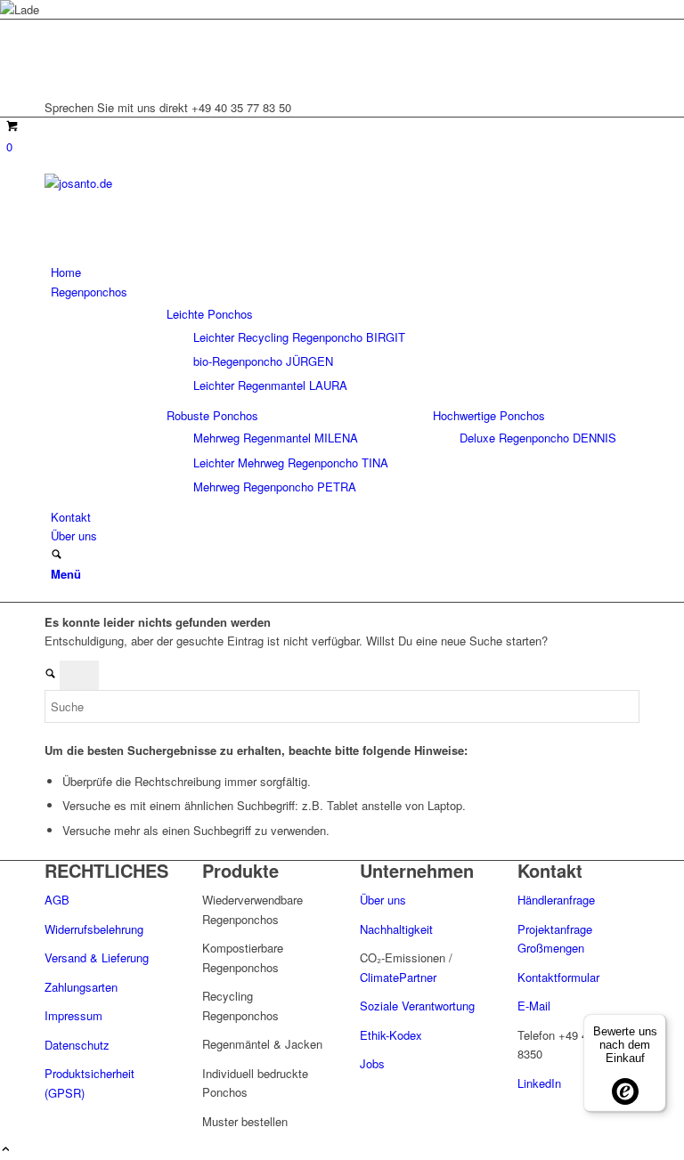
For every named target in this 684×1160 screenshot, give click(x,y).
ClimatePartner (398, 977)
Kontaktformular (558, 977)
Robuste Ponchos (212, 415)
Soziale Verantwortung (417, 1005)
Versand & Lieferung (97, 957)
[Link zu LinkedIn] (55, 28)
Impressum (73, 1015)
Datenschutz (77, 1044)
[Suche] (56, 555)
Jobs (372, 1063)
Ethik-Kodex (391, 1034)
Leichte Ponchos (210, 313)
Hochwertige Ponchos (489, 415)
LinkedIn (539, 1083)
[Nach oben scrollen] (6, 1149)
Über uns (385, 899)
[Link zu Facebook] (55, 69)
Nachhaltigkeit (396, 929)
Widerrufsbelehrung (94, 929)
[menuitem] (345, 272)
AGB (57, 899)
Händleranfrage (556, 899)
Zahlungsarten (81, 986)
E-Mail (533, 1005)
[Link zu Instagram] (55, 49)
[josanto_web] (178, 182)
